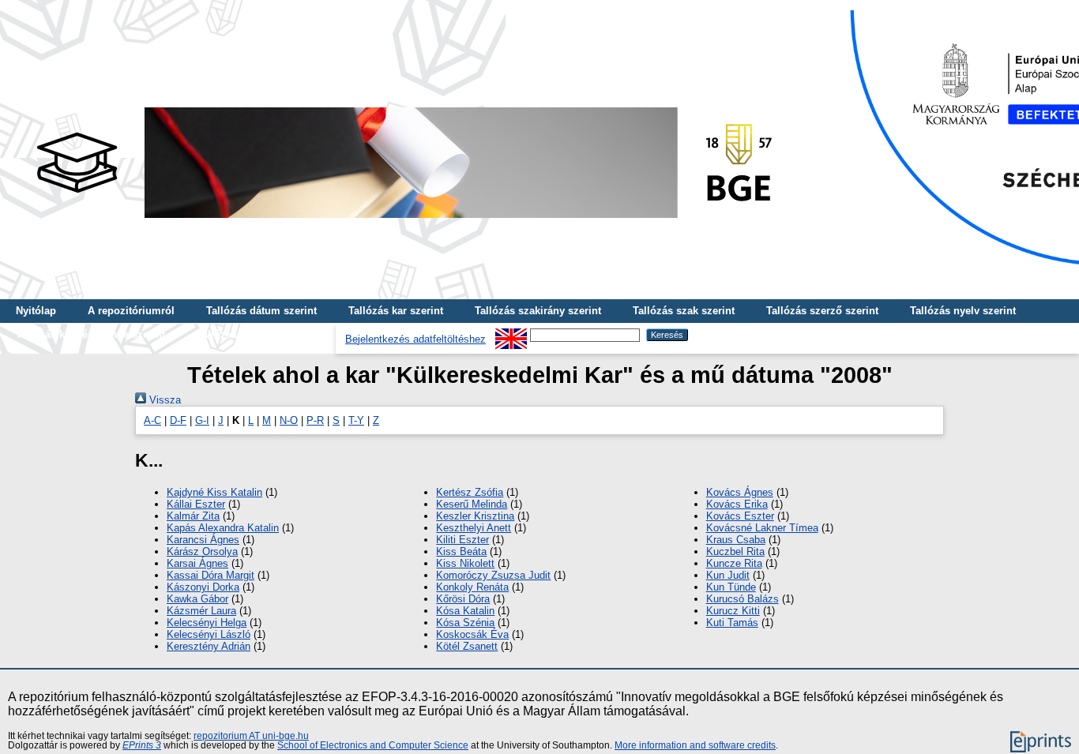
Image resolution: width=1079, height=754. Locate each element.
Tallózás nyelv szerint (963, 311)
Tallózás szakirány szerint (538, 311)
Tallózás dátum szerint (261, 311)
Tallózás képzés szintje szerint (90, 334)
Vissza (163, 400)
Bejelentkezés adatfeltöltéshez (415, 339)
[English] (511, 334)
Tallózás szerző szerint (822, 311)
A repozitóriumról (131, 311)
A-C (152, 420)
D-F (178, 420)
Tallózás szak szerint (684, 311)
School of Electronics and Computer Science (372, 745)
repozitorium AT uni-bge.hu (251, 736)
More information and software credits (695, 745)
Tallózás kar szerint (395, 311)
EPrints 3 (141, 745)
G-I (202, 420)
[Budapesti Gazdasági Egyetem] (403, 222)
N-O (289, 420)
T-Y (356, 420)
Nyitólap (36, 311)
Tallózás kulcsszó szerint (258, 334)
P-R (315, 420)
